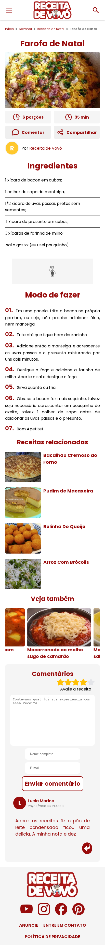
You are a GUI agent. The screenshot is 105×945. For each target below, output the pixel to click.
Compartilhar (82, 132)
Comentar (33, 132)
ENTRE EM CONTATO (64, 925)
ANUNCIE (28, 925)
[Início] (52, 10)
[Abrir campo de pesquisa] (96, 10)
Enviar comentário (52, 784)
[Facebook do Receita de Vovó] (61, 914)
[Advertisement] (52, 271)
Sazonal (25, 29)
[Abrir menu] (9, 10)
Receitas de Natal (50, 29)
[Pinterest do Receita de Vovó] (78, 914)
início (9, 29)
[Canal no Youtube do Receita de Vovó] (26, 914)
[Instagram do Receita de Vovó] (44, 914)
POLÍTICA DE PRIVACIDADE (52, 937)
